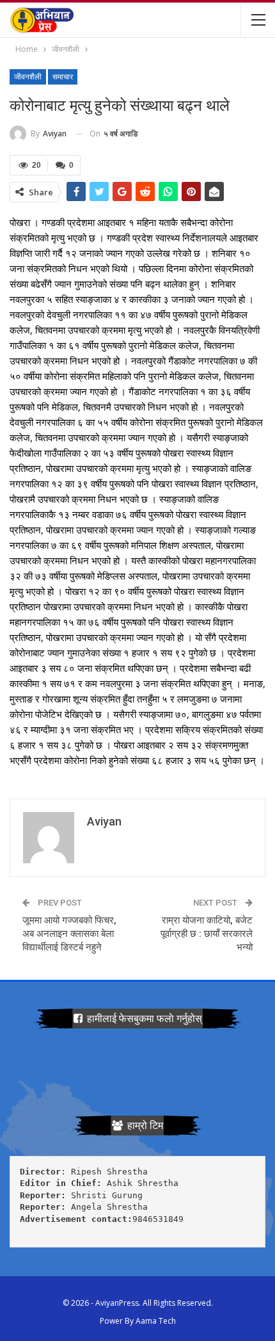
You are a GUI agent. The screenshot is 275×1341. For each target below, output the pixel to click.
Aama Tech (156, 1320)
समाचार (62, 76)
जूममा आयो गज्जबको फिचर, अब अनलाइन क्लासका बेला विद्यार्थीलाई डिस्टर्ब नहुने (69, 933)
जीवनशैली (28, 76)
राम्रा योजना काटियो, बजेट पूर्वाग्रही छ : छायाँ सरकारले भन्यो (207, 933)
